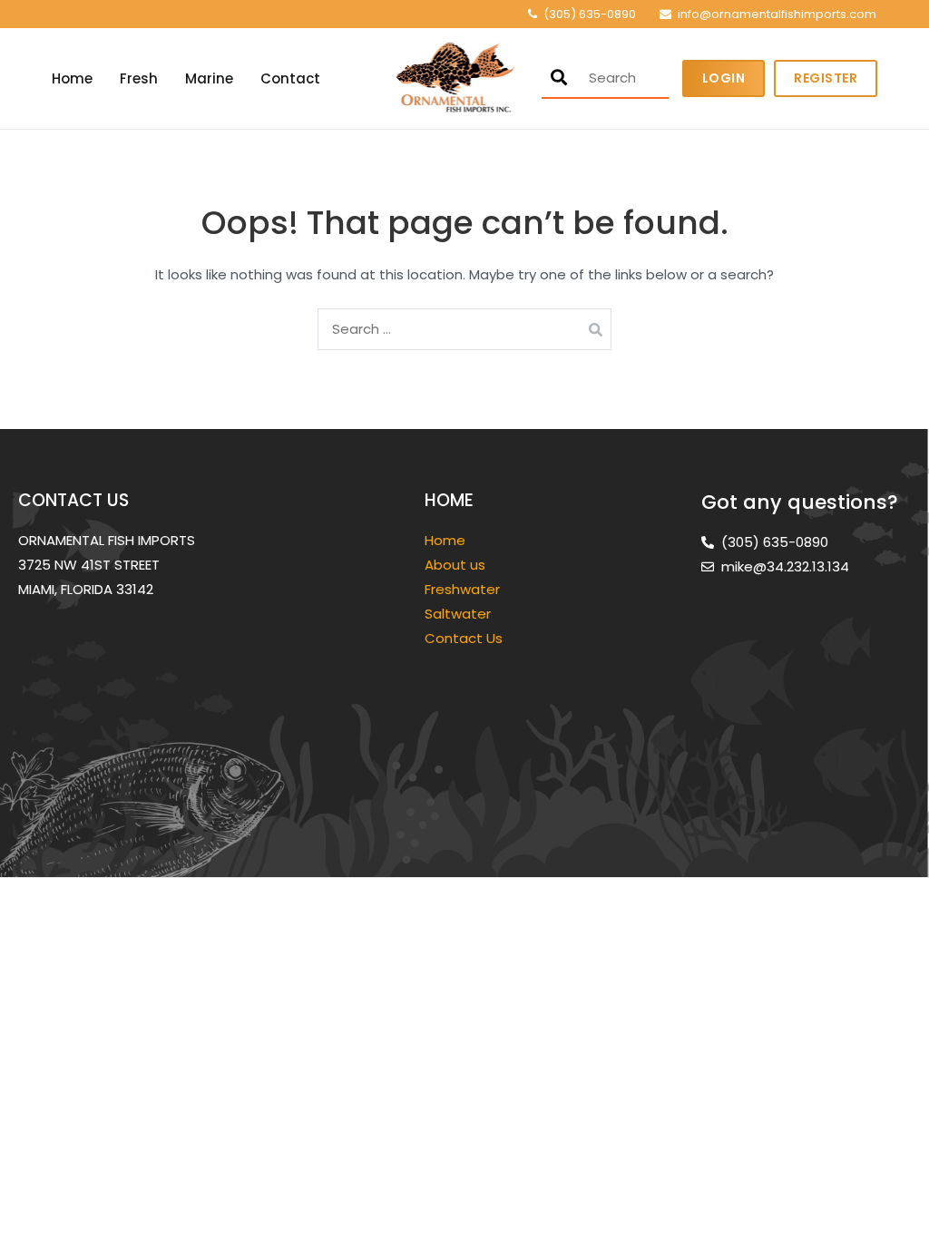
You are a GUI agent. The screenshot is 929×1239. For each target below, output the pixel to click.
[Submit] (559, 77)
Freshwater (464, 589)
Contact (290, 78)
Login (724, 78)
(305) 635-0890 (589, 14)
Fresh (139, 78)
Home (72, 78)
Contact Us (464, 638)
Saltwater (459, 613)
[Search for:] (464, 328)
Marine (209, 78)
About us (455, 564)
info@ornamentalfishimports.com (777, 14)
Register (825, 78)
